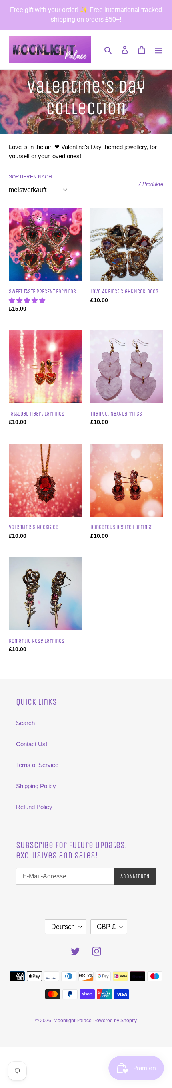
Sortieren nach (30, 177)
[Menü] (158, 50)
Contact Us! (31, 744)
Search (25, 722)
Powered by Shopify (115, 1020)
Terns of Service (37, 764)
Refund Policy (34, 806)
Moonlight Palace (73, 1020)
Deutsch (63, 926)
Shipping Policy (36, 786)
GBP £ (106, 926)
